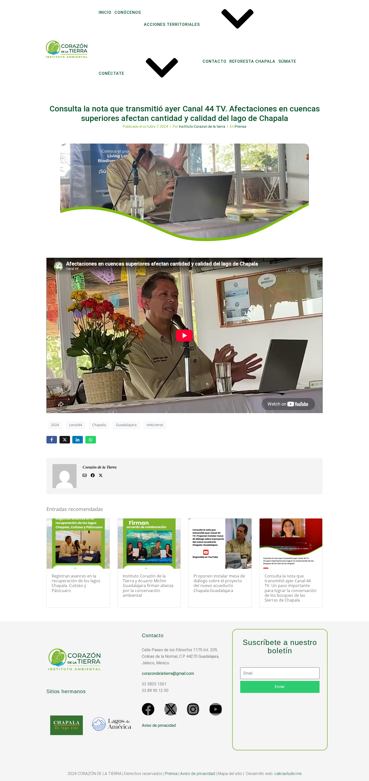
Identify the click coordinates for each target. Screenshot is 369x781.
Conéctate (111, 73)
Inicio (105, 12)
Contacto (214, 61)
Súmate (287, 61)
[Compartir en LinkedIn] (77, 440)
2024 (55, 424)
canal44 (75, 424)
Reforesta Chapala (252, 61)
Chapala (99, 424)
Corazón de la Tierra (99, 467)
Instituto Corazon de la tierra (202, 126)
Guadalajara (126, 424)
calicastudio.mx (288, 773)
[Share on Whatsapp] (90, 440)
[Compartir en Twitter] (64, 440)
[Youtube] (215, 709)
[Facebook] (148, 709)
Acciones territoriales (172, 24)
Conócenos (127, 12)
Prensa (240, 126)
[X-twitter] (170, 709)
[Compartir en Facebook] (51, 440)
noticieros (155, 424)
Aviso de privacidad (159, 725)
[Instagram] (193, 709)
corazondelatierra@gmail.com (168, 673)
